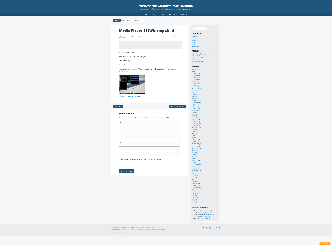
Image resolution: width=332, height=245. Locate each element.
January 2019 (196, 122)
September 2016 (197, 170)
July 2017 (194, 153)
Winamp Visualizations (204, 216)
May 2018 (195, 133)
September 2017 (197, 149)
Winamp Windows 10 (205, 211)
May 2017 (195, 156)
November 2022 (196, 91)
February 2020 (196, 106)
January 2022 (196, 95)
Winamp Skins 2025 (197, 62)
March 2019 (195, 118)
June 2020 (195, 104)
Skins (169, 14)
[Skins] (214, 227)
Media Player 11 (150, 36)
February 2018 (196, 139)
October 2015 (196, 191)
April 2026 (195, 71)
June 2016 (195, 176)
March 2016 (195, 182)
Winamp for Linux (197, 56)
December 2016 (196, 164)
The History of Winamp (199, 54)
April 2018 (195, 135)
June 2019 (195, 112)
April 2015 (195, 201)
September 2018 (197, 127)
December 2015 (196, 187)
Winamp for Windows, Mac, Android (166, 6)
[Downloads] (207, 227)
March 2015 (195, 203)
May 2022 (195, 93)
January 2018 (196, 141)
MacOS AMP (118, 106)
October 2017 (196, 147)
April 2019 (195, 116)
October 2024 (196, 81)
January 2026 (196, 73)
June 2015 (195, 197)
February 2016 (196, 184)
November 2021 (196, 96)
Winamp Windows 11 (206, 213)
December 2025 (196, 75)
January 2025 (196, 77)
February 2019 (196, 120)
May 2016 (195, 178)
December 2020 (196, 102)
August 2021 (195, 98)
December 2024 (196, 79)
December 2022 (196, 89)
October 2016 (196, 168)
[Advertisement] (150, 45)
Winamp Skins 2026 (197, 58)
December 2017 (196, 143)
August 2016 (195, 172)
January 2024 (196, 83)
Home (146, 14)
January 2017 (196, 162)
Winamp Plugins (197, 60)
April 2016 (195, 180)
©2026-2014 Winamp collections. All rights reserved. (124, 227)
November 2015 (196, 189)
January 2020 (196, 108)
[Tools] (217, 227)
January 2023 (196, 87)
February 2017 (196, 160)
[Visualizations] (220, 227)
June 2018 (195, 131)
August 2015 (195, 193)
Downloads (154, 14)
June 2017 (195, 155)
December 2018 (196, 124)
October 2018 (196, 126)
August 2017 (195, 151)
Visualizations (183, 14)
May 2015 (195, 199)
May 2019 (195, 114)
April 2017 (195, 158)
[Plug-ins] (210, 227)
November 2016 (196, 166)
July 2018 (194, 129)
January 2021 (196, 100)
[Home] (204, 227)
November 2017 (196, 145)
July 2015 (194, 195)
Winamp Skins (160, 36)
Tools (175, 14)
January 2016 (196, 185)
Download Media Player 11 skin (130, 97)
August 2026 (195, 69)
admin (135, 36)
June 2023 (195, 85)
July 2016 (194, 174)
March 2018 (195, 137)
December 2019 (196, 110)
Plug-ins (162, 14)
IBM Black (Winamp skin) (177, 106)
